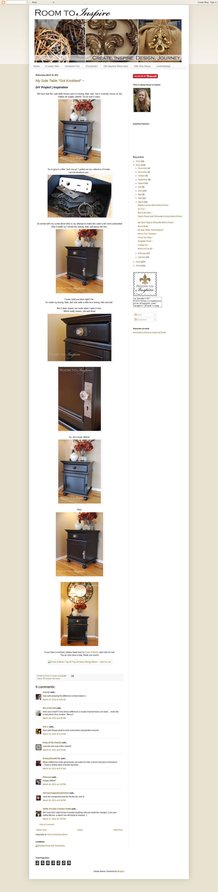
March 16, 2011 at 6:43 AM (54, 750)
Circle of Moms (92, 652)
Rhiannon (47, 777)
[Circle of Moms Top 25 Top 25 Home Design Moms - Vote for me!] (79, 662)
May (140, 194)
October (141, 176)
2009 (138, 266)
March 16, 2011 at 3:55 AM (54, 699)
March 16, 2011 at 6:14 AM (54, 734)
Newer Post (41, 830)
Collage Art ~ (143, 245)
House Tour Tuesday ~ (147, 234)
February (142, 253)
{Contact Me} (52, 66)
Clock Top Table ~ (145, 237)
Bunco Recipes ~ (145, 213)
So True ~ (142, 209)
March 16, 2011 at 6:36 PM (54, 800)
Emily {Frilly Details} (52, 742)
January (142, 257)
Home (36, 66)
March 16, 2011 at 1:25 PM (54, 784)
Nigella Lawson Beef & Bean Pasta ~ (154, 205)
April (140, 198)
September (143, 179)
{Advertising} (163, 66)
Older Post (118, 830)
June (140, 191)
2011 (138, 165)
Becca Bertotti (49, 708)
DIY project (47, 678)
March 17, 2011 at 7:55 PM (54, 819)
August (141, 183)
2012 (138, 161)
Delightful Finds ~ (145, 241)
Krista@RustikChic (51, 758)
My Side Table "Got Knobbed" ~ (60, 81)
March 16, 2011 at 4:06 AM (54, 718)
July (140, 187)
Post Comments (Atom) (57, 834)
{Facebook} (91, 66)
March (141, 202)
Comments (142, 320)
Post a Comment (47, 824)
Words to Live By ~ (146, 249)
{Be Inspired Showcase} (115, 66)
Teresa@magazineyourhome (56, 793)
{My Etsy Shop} (142, 66)
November (143, 172)
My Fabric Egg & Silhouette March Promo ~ (156, 222)
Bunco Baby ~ (144, 226)
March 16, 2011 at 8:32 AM (54, 768)
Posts (139, 315)
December (143, 168)
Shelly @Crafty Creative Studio (57, 809)
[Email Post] (72, 676)
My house (56, 678)
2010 (138, 262)
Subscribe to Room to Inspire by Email (149, 332)
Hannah (46, 692)
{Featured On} (72, 66)
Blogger (120, 871)
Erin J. (46, 727)
